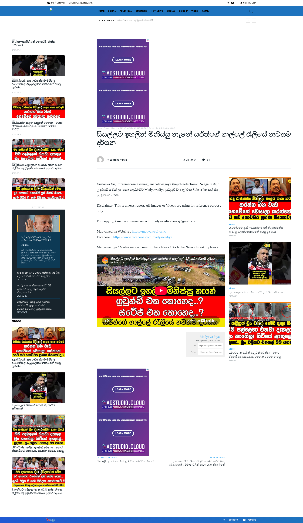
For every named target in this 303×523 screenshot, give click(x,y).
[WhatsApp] (80, 67)
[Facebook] (228, 3)
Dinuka (25, 245)
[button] (251, 11)
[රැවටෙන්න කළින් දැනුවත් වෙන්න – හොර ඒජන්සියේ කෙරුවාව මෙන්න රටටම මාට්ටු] (38, 149)
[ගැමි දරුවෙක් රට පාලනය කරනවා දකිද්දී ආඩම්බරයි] (38, 223)
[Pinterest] (80, 58)
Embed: (194, 352)
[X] (80, 50)
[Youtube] (232, 3)
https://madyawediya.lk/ (149, 231)
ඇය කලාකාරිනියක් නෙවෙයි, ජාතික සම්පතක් (139, 20)
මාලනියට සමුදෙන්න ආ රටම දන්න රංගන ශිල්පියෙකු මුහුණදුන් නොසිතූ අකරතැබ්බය (37, 166)
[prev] (248, 20)
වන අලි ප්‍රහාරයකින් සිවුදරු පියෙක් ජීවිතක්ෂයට (125, 461)
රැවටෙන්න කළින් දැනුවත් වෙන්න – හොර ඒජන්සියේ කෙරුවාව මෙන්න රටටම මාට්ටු (37, 126)
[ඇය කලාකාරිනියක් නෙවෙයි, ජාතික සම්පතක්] (38, 65)
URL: (195, 346)
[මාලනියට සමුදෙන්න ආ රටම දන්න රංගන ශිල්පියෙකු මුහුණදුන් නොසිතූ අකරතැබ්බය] (38, 188)
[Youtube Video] (101, 159)
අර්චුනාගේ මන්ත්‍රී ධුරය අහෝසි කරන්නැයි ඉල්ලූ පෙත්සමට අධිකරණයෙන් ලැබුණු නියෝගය (34, 305)
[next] (254, 20)
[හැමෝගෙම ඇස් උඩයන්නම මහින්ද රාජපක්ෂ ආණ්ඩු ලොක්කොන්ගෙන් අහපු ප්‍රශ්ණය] (38, 107)
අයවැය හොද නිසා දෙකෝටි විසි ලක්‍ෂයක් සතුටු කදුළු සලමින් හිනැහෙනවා (34, 289)
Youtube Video (118, 159)
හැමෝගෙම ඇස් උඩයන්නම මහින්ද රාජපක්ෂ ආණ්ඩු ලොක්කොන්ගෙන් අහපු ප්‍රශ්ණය (36, 84)
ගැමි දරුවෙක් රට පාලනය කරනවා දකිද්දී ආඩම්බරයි (36, 239)
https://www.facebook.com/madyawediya (142, 237)
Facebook (233, 519)
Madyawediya (210, 337)
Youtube (252, 519)
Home (99, 128)
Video (16, 321)
